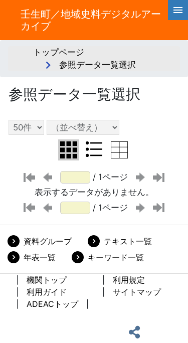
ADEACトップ (52, 304)
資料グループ (48, 241)
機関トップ (47, 280)
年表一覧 (40, 257)
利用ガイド (47, 292)
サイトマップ (137, 292)
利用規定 (129, 280)
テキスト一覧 (128, 241)
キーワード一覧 (116, 257)
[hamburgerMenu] (178, 10)
